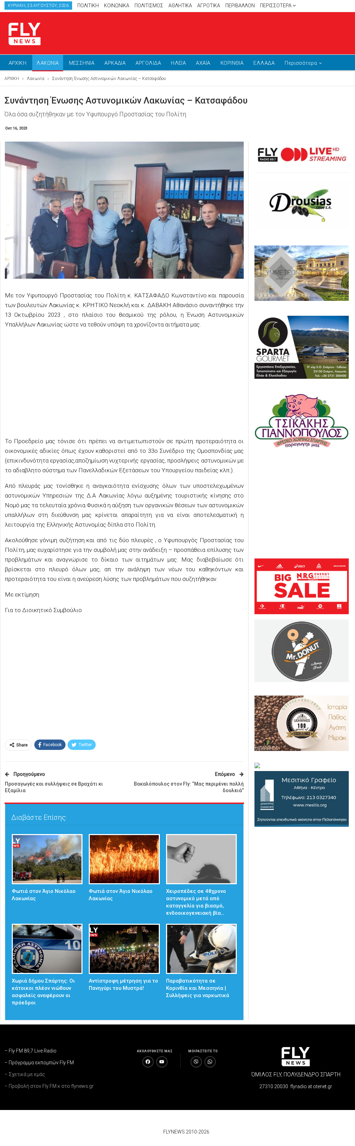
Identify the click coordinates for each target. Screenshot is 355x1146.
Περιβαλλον (240, 5)
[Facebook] (148, 1061)
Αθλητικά (180, 5)
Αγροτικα (208, 5)
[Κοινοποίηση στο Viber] (196, 1061)
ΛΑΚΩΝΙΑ (47, 63)
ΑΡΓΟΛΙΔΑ (148, 63)
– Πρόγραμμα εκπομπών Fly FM (39, 1062)
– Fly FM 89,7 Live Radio (31, 1051)
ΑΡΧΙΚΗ (18, 63)
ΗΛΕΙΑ (178, 63)
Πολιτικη (88, 5)
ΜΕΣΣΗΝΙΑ (82, 63)
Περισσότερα (276, 5)
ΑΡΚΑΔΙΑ (114, 63)
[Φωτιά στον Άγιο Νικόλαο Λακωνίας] (47, 859)
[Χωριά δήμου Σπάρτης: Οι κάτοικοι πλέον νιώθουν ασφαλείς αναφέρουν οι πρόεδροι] (47, 949)
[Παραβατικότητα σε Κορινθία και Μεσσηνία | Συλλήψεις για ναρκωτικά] (201, 949)
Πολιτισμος (149, 5)
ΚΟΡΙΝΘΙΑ (232, 63)
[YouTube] (161, 1061)
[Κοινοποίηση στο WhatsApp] (210, 1061)
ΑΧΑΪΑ (203, 63)
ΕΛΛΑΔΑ (264, 63)
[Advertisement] (270, 31)
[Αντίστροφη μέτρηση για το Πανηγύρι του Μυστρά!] (124, 949)
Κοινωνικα (116, 5)
